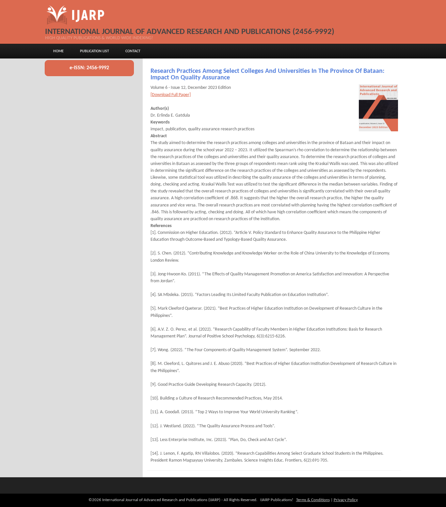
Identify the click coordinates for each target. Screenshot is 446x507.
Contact (132, 51)
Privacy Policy (346, 500)
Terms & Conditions (313, 500)
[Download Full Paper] (171, 94)
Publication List (94, 51)
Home (58, 51)
